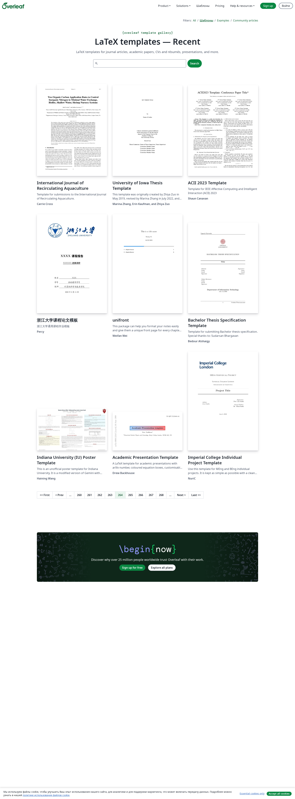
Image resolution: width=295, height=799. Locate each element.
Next (181, 495)
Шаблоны (206, 20)
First (45, 495)
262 (99, 495)
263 (110, 495)
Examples (223, 20)
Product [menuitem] (163, 6)
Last (196, 495)
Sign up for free (132, 567)
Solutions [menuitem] (182, 6)
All (194, 20)
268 (161, 495)
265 (130, 495)
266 (140, 495)
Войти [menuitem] (286, 6)
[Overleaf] (13, 6)
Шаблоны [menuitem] (202, 6)
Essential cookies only (252, 793)
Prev (59, 495)
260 (79, 495)
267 (151, 495)
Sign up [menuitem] (268, 6)
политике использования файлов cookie (46, 795)
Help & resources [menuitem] (241, 6)
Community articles (245, 20)
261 (89, 495)
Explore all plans (162, 567)
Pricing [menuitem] (219, 6)
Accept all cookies (279, 793)
